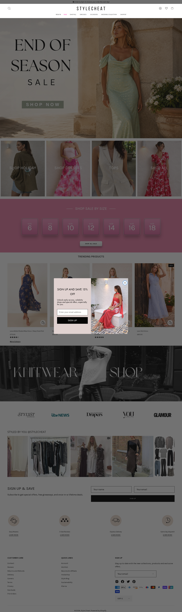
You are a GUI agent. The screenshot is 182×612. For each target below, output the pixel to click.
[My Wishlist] (166, 8)
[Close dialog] (125, 283)
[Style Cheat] (91, 8)
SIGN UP (72, 320)
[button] (73, 15)
